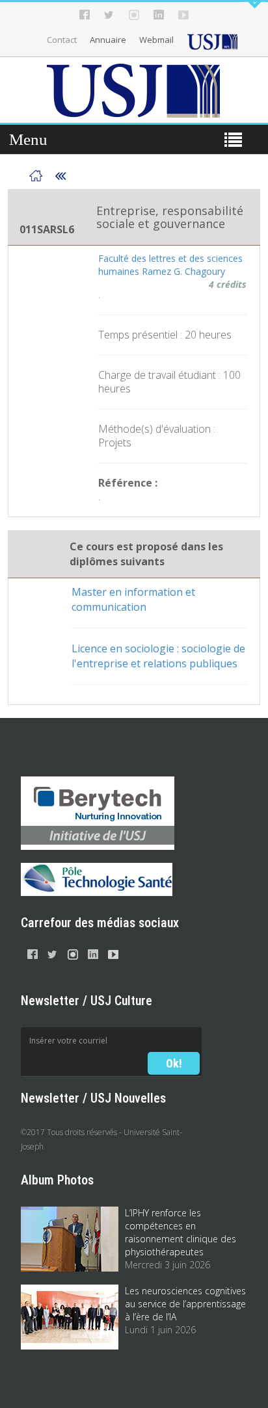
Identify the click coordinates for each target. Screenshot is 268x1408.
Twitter (109, 15)
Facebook (84, 15)
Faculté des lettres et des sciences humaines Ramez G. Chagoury (170, 264)
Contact (62, 39)
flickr (183, 15)
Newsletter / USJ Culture (86, 1000)
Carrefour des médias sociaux (100, 922)
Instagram (134, 15)
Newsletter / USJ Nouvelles (93, 1098)
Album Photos (57, 1180)
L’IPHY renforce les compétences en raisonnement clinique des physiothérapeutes (180, 1232)
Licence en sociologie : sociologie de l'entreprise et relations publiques (158, 656)
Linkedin (159, 15)
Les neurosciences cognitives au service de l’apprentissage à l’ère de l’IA (185, 1304)
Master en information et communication (133, 599)
